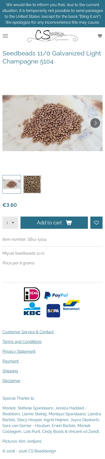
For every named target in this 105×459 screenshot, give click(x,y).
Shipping (10, 371)
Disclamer (11, 380)
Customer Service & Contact (28, 332)
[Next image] (95, 123)
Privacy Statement (18, 351)
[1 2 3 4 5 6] (10, 223)
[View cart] (99, 35)
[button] (11, 184)
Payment (10, 361)
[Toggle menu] (5, 35)
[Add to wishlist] (96, 223)
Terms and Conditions (22, 341)
